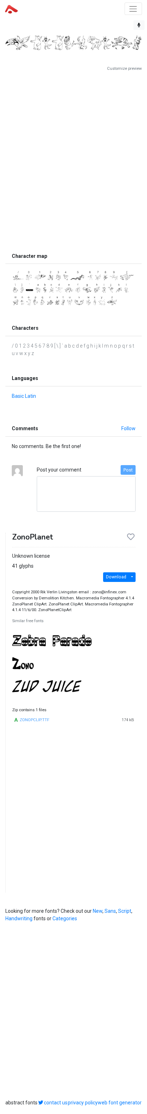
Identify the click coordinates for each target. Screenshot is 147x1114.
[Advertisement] (73, 160)
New (97, 911)
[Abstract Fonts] (11, 8)
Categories (64, 918)
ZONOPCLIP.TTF (34, 720)
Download (116, 576)
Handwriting (18, 918)
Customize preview (124, 68)
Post (128, 470)
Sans (110, 911)
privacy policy (83, 1102)
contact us (55, 1102)
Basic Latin (24, 396)
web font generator (120, 1102)
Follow (128, 428)
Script (124, 911)
